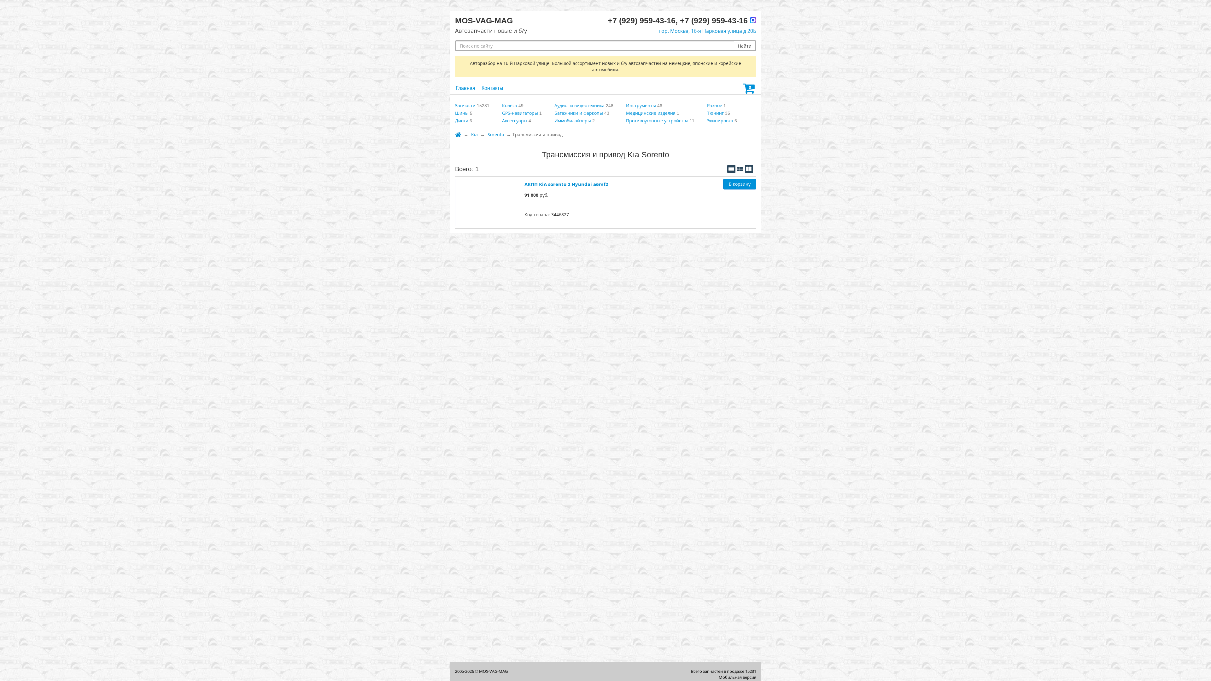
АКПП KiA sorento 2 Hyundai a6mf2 (566, 184)
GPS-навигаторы (520, 113)
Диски (461, 121)
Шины (462, 113)
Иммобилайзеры (572, 121)
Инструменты (641, 105)
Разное (714, 105)
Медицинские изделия (651, 113)
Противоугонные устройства (657, 121)
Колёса (509, 105)
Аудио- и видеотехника (579, 105)
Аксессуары (514, 121)
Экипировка (720, 121)
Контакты (492, 88)
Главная (465, 88)
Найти (745, 46)
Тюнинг (715, 113)
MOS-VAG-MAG (493, 671)
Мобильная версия (737, 677)
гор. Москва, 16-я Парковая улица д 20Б (707, 30)
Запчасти (465, 105)
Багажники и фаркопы (578, 113)
